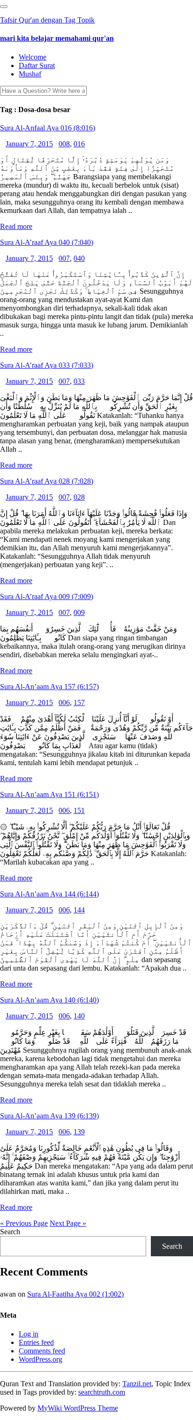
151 (79, 810)
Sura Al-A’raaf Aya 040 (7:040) (46, 242)
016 (79, 144)
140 (79, 1016)
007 (64, 258)
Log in (28, 1334)
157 (79, 702)
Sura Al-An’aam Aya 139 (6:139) (49, 1116)
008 (64, 144)
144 (79, 910)
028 (79, 497)
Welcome (32, 57)
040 (79, 258)
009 (79, 612)
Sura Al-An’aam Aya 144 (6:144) (49, 894)
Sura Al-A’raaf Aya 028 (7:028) (46, 481)
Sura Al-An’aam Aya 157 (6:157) (49, 687)
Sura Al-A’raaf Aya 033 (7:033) (46, 365)
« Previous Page (24, 1223)
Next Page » (68, 1223)
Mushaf (30, 74)
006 (64, 702)
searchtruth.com (101, 1392)
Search (10, 1232)
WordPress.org (40, 1359)
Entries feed (36, 1342)
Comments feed (42, 1351)
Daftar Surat (37, 65)
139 (79, 1132)
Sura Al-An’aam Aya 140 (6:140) (49, 1000)
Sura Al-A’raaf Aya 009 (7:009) (46, 596)
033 (79, 381)
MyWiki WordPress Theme (77, 1408)
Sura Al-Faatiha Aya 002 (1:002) (75, 1294)
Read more (16, 226)
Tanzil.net (136, 1384)
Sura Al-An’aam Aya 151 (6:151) (49, 794)
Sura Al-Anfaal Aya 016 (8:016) (47, 128)
